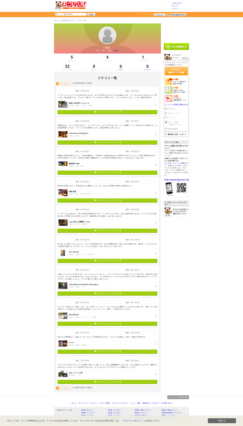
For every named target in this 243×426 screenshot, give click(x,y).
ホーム (176, 8)
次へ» (69, 84)
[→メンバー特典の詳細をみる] (176, 105)
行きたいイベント (174, 113)
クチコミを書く (176, 46)
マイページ (172, 118)
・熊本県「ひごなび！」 (114, 410)
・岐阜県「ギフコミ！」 (141, 412)
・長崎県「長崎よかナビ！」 (169, 410)
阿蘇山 (116, 50)
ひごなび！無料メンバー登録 (176, 70)
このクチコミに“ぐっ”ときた (108, 112)
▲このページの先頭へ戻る (178, 397)
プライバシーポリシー (119, 403)
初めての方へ (178, 3)
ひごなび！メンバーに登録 (175, 163)
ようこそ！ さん (145, 14)
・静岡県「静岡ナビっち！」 (142, 410)
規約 (139, 403)
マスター (121, 67)
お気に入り (172, 109)
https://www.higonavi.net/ (177, 180)
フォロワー (147, 67)
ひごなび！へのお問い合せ (161, 403)
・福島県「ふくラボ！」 (87, 412)
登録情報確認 (173, 129)
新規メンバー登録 (176, 14)
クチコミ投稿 (104, 403)
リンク (132, 403)
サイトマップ (83, 403)
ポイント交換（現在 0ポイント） (175, 123)
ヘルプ (176, 5)
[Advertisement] (129, 5)
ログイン (160, 14)
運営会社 (146, 403)
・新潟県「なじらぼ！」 (114, 412)
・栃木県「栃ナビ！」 (87, 410)
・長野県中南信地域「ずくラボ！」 (171, 412)
